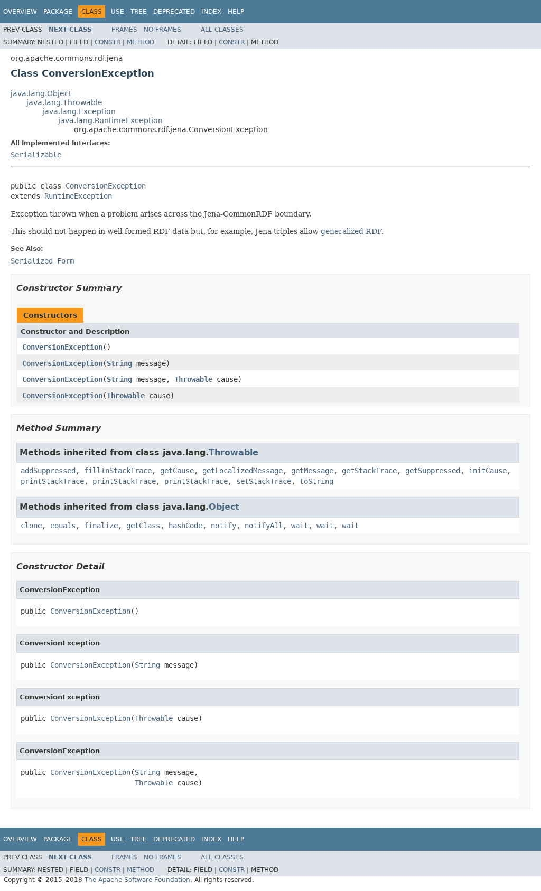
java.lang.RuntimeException (110, 120)
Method (140, 42)
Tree (138, 11)
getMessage (312, 470)
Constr (107, 42)
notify (223, 525)
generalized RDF (351, 231)
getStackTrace (369, 470)
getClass (143, 525)
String (119, 363)
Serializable (36, 155)
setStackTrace (263, 481)
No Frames (162, 29)
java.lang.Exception (79, 111)
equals (63, 525)
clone (31, 525)
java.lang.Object (41, 93)
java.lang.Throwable (64, 102)
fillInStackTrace (118, 470)
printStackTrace (52, 481)
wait (299, 525)
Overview (20, 11)
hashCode (185, 525)
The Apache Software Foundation (137, 880)
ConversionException (106, 186)
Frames (124, 29)
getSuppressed (432, 470)
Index (211, 11)
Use (117, 11)
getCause (177, 470)
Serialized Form (42, 261)
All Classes (222, 29)
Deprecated (174, 11)
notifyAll (264, 525)
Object (224, 507)
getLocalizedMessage (242, 470)
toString (316, 481)
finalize (101, 525)
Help (236, 11)
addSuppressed (48, 470)
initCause (488, 470)
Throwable (193, 379)
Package (57, 11)
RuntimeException (78, 196)
